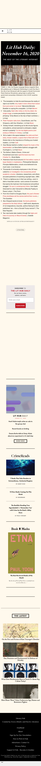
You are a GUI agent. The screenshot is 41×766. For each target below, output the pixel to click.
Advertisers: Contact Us (20, 742)
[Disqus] (20, 255)
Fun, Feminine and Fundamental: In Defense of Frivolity (20, 659)
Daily (20, 416)
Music (32, 123)
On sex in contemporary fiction (19, 186)
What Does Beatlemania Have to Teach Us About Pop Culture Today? (20, 680)
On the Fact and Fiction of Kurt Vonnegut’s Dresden (20, 639)
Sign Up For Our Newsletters (20, 735)
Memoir (34, 108)
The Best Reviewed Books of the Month (21, 577)
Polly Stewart (21, 516)
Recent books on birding (20, 429)
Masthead (20, 728)
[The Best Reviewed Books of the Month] (21, 553)
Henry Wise (21, 484)
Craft (16, 142)
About (20, 731)
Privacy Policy (20, 746)
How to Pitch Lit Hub (20, 739)
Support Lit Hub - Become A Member (20, 750)
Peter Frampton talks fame (11, 120)
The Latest (20, 615)
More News (20, 441)
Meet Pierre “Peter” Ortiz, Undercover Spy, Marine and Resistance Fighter (20, 701)
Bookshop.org (8, 757)
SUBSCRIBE (20, 305)
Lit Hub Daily (20, 230)
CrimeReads (21, 497)
